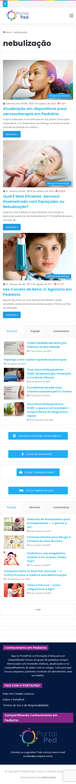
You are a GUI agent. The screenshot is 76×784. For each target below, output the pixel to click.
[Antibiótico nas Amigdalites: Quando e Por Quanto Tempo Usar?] (14, 558)
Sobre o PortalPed (13, 699)
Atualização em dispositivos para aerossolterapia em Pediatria (35, 111)
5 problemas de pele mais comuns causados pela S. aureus (49, 389)
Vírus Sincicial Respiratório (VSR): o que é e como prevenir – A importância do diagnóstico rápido (48, 410)
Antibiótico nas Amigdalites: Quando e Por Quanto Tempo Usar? (47, 557)
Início (8, 32)
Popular (35, 331)
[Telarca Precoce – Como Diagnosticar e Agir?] (14, 590)
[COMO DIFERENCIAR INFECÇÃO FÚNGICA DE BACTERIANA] (14, 348)
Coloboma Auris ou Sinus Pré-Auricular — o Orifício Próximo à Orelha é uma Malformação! (35, 573)
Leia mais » (12, 134)
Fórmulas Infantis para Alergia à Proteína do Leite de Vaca (49, 539)
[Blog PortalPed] (17, 15)
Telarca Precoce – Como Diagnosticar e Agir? (44, 587)
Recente (12, 331)
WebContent (49, 777)
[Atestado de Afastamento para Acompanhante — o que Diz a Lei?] (14, 524)
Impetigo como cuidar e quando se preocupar (35, 359)
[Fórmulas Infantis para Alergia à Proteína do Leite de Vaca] (14, 542)
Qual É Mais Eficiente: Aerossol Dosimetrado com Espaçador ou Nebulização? (33, 201)
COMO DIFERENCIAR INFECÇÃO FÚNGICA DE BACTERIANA (47, 345)
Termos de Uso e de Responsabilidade (26, 705)
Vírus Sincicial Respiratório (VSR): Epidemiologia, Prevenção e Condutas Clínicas (49, 373)
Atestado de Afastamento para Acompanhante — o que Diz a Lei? (48, 523)
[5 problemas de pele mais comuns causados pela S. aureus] (14, 393)
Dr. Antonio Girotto (16, 191)
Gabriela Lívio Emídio (17, 103)
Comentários (61, 331)
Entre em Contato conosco (18, 693)
